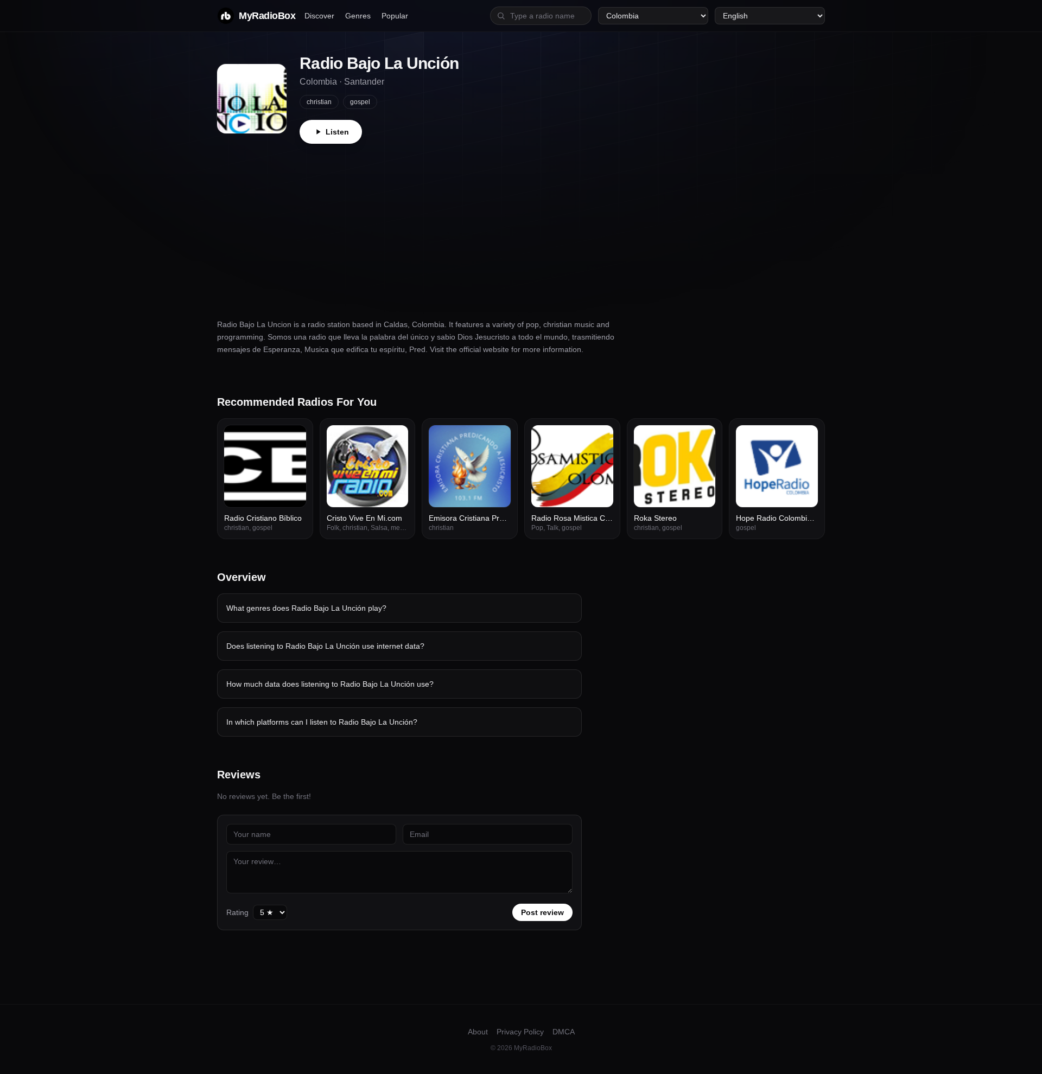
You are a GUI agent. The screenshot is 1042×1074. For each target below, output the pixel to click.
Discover (319, 15)
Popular (395, 15)
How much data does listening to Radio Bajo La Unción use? (330, 684)
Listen (337, 131)
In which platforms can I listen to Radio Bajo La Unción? (321, 722)
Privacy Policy (520, 1031)
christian (319, 102)
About (478, 1031)
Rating (237, 912)
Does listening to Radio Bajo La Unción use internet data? (325, 646)
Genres (358, 15)
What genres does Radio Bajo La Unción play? (306, 608)
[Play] (292, 439)
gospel (360, 102)
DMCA (563, 1031)
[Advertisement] (521, 225)
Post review (542, 912)
